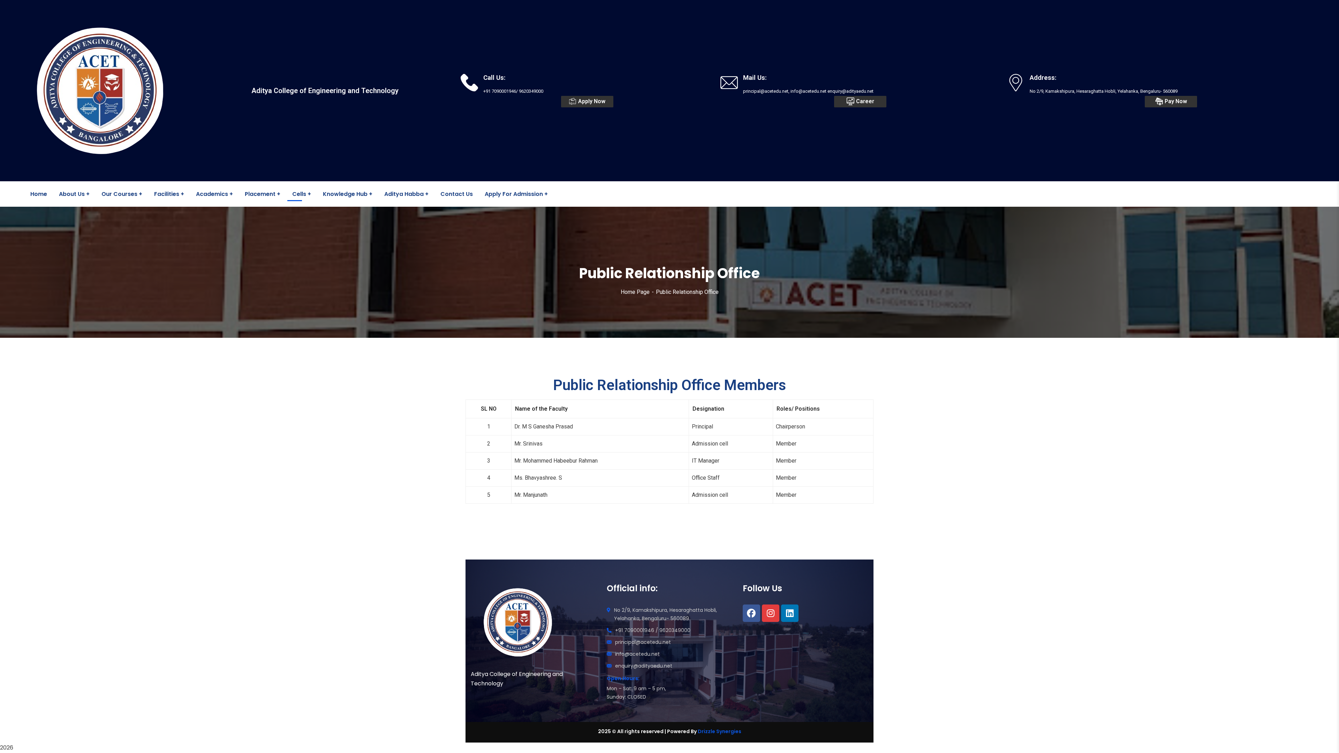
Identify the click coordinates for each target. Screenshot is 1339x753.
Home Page (635, 292)
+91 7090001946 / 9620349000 (652, 630)
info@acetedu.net (637, 654)
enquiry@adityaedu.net (643, 665)
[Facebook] (751, 613)
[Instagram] (770, 613)
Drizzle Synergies (719, 731)
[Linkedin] (790, 613)
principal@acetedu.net (643, 642)
